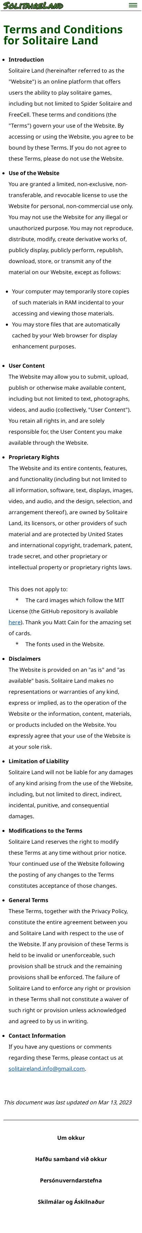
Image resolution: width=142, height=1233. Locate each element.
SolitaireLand (33, 5)
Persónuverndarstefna (71, 1180)
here (15, 622)
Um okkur (71, 1138)
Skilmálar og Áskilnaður (71, 1201)
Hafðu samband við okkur (71, 1159)
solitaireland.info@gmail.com (47, 1068)
